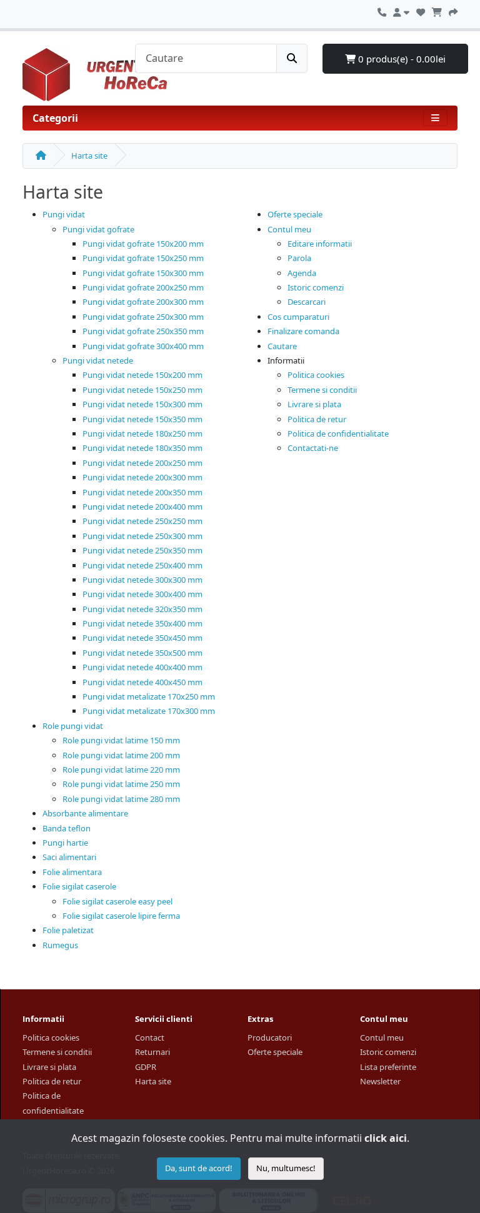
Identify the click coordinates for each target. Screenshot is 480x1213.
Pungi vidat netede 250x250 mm (142, 521)
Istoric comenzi (316, 287)
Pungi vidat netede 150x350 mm (142, 419)
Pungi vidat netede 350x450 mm (142, 637)
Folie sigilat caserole (79, 886)
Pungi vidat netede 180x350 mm (142, 447)
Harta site (89, 155)
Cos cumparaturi (298, 316)
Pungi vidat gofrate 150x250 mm (143, 258)
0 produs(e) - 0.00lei (401, 58)
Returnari (152, 1051)
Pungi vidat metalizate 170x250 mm (148, 696)
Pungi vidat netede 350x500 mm (142, 652)
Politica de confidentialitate (338, 433)
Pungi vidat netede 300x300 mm (142, 579)
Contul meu (289, 229)
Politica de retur (317, 419)
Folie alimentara (72, 872)
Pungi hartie (65, 842)
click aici (385, 1138)
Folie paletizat (68, 930)
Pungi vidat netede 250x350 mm (142, 550)
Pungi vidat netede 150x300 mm (142, 404)
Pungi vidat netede (97, 360)
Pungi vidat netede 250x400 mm (142, 565)
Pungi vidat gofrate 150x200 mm (143, 243)
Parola (299, 258)
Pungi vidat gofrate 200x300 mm (143, 301)
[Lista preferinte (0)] (420, 10)
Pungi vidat (63, 214)
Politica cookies (316, 374)
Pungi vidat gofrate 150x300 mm (143, 273)
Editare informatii (320, 243)
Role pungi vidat (72, 725)
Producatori (270, 1037)
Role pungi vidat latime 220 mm (121, 769)
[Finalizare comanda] (453, 10)
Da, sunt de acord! (198, 1168)
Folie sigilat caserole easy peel (117, 901)
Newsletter (380, 1081)
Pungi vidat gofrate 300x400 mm (143, 346)
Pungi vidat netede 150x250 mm (142, 389)
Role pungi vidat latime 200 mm (121, 755)
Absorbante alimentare (85, 813)
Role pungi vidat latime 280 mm (121, 799)
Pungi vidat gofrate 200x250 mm (143, 287)
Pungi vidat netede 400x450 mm (142, 682)
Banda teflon (66, 828)
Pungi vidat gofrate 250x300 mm (143, 316)
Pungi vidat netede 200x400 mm (142, 506)
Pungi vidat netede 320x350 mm (142, 609)
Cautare (282, 346)
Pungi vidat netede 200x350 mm (142, 492)
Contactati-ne (313, 447)
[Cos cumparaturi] (437, 10)
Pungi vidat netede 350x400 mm (142, 623)
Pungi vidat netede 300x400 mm (142, 594)
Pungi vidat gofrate (98, 229)
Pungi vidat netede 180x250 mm (142, 433)
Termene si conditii (322, 389)
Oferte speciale (295, 214)
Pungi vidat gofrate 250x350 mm (143, 331)
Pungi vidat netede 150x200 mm (142, 374)
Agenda (302, 273)
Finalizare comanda (303, 331)
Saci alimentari (69, 857)
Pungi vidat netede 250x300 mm (142, 536)
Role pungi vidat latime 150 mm (121, 740)
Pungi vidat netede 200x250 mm (142, 462)
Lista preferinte (388, 1066)
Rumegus (60, 945)
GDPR (145, 1066)
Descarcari (307, 301)
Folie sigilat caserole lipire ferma (121, 915)
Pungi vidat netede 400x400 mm (142, 667)
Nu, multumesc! (286, 1168)
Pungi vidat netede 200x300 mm (142, 477)
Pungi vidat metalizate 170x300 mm (148, 710)
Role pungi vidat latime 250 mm (121, 784)
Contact (149, 1037)
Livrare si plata (314, 404)
